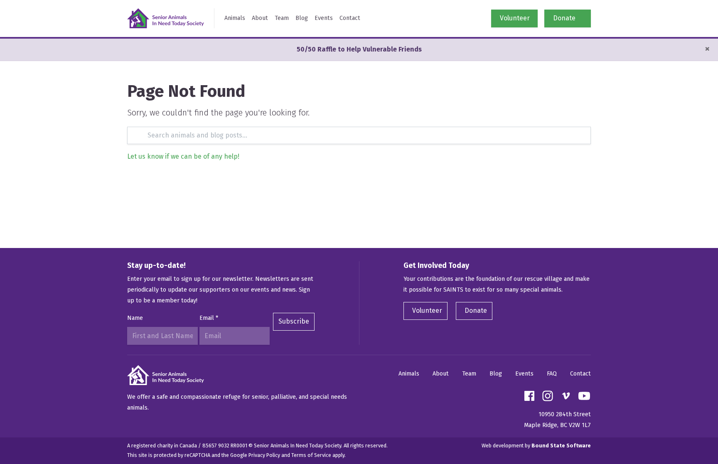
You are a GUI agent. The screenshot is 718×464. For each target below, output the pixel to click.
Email (208, 318)
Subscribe (293, 321)
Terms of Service (311, 455)
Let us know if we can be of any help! (183, 156)
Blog (301, 18)
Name (135, 318)
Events (324, 18)
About (260, 18)
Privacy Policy (264, 455)
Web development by (536, 445)
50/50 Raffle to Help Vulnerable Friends (359, 49)
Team (282, 18)
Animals (234, 18)
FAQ (552, 373)
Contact (349, 18)
